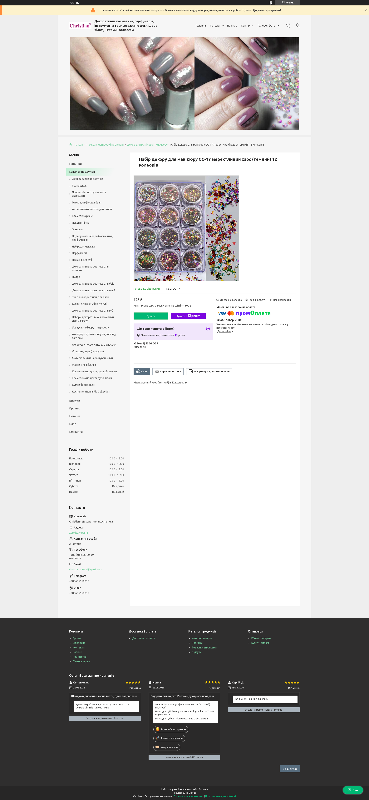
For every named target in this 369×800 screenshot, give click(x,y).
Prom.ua (203, 789)
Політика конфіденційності (220, 796)
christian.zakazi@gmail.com (85, 569)
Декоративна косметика (87, 178)
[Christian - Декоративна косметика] (80, 25)
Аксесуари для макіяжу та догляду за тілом (94, 336)
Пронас (77, 638)
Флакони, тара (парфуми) (88, 351)
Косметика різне (82, 216)
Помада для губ (82, 259)
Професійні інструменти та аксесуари (89, 194)
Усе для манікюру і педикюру (106, 144)
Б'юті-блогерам (261, 638)
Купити (151, 316)
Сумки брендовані (83, 384)
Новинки (75, 163)
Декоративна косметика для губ (92, 310)
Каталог (215, 25)
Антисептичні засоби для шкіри (92, 209)
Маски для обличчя (84, 364)
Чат (355, 790)
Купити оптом (260, 642)
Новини (74, 416)
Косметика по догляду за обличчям (94, 371)
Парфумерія (79, 253)
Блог (72, 424)
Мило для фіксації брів (86, 202)
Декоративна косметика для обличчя (90, 268)
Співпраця (79, 642)
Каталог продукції (82, 171)
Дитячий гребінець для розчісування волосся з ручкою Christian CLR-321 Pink (102, 706)
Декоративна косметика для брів (93, 283)
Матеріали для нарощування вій (92, 358)
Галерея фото (266, 25)
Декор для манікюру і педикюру (147, 144)
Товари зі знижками (204, 647)
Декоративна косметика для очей (93, 290)
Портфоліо (79, 656)
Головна (201, 25)
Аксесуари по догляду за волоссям (94, 344)
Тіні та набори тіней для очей (90, 297)
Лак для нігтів (81, 222)
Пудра (76, 276)
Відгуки (74, 400)
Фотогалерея (81, 661)
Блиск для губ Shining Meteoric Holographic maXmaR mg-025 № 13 (184, 713)
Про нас (232, 25)
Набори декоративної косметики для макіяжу (93, 319)
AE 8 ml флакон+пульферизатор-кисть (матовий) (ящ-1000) (182, 706)
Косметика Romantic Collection (91, 391)
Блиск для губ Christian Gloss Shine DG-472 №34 (181, 718)
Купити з (181, 316)
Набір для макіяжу (83, 246)
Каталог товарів (202, 638)
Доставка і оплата (143, 638)
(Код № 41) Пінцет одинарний (251, 699)
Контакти (247, 25)
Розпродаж (79, 185)
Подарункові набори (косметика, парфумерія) (92, 238)
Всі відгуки (290, 769)
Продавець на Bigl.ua (184, 793)
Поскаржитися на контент (189, 796)
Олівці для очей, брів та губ (89, 303)
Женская (77, 229)
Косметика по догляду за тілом (92, 378)
